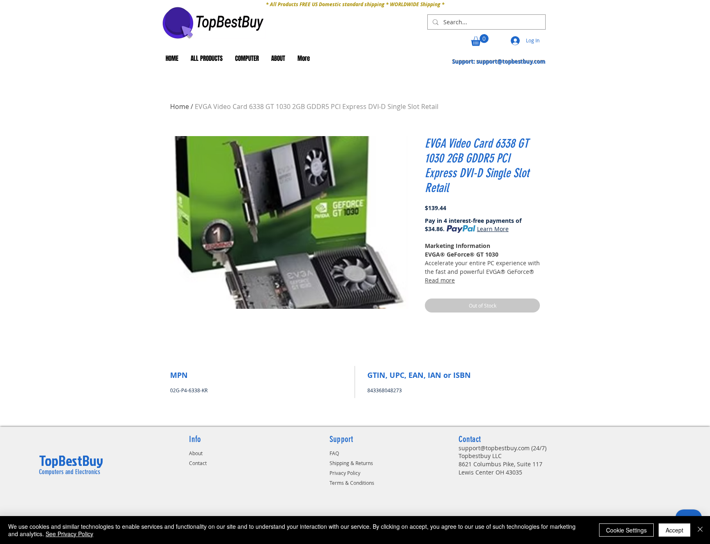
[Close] (700, 530)
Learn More (493, 229)
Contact (198, 463)
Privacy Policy (345, 473)
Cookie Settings (626, 530)
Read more (440, 280)
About (196, 453)
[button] (480, 40)
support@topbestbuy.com (511, 61)
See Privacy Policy (69, 534)
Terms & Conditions (352, 482)
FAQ (334, 453)
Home (179, 106)
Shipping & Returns (351, 463)
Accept (674, 530)
